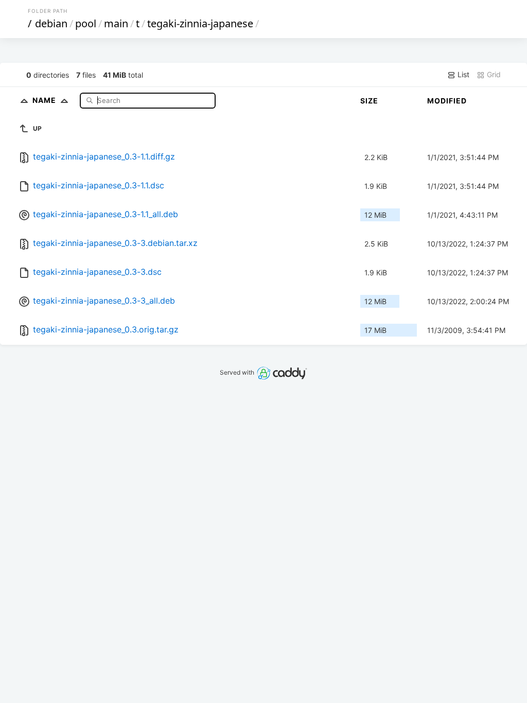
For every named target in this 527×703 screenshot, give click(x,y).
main (116, 23)
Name (45, 100)
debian (51, 23)
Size (369, 100)
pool (85, 23)
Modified (447, 100)
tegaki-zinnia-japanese (200, 23)
